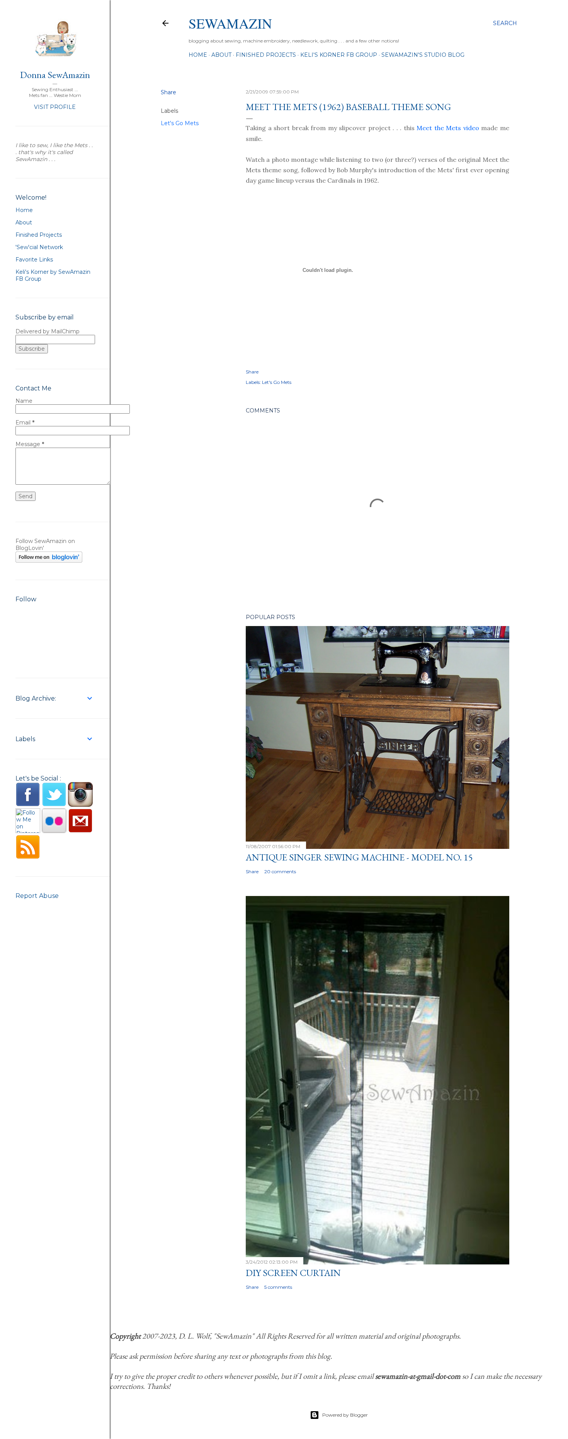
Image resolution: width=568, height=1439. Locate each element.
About (221, 54)
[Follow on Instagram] (80, 804)
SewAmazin (230, 23)
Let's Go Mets (180, 123)
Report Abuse (37, 895)
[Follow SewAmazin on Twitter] (54, 804)
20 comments (280, 871)
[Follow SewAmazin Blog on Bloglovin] (48, 560)
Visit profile (55, 107)
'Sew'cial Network (39, 247)
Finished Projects (266, 54)
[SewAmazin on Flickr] (54, 831)
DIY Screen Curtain (293, 1273)
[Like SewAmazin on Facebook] (27, 804)
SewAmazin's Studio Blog (422, 54)
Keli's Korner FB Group (338, 54)
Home (198, 54)
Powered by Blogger (345, 1415)
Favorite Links (34, 259)
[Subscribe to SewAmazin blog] (27, 857)
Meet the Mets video (448, 128)
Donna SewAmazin (55, 75)
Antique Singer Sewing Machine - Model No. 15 (359, 857)
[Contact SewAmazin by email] (80, 831)
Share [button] (168, 92)
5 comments (278, 1287)
